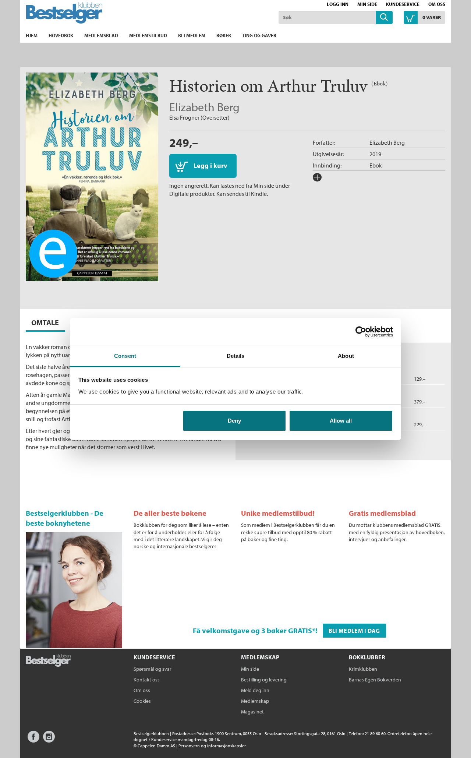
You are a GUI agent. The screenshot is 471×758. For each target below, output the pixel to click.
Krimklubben (363, 669)
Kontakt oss (147, 679)
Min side (367, 4)
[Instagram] (49, 740)
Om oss (436, 4)
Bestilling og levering (264, 679)
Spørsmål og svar (152, 669)
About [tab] (346, 356)
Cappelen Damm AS (156, 745)
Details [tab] (236, 356)
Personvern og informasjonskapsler (212, 745)
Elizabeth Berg (204, 106)
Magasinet (252, 711)
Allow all (341, 420)
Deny (234, 420)
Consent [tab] (125, 356)
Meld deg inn (255, 690)
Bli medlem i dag (354, 630)
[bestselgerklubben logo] (48, 661)
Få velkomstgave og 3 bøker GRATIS (252, 630)
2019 (375, 154)
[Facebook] (33, 740)
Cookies (142, 701)
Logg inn (337, 4)
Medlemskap (255, 701)
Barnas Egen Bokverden (375, 679)
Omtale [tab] (45, 322)
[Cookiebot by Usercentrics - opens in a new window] (361, 331)
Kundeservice (402, 4)
